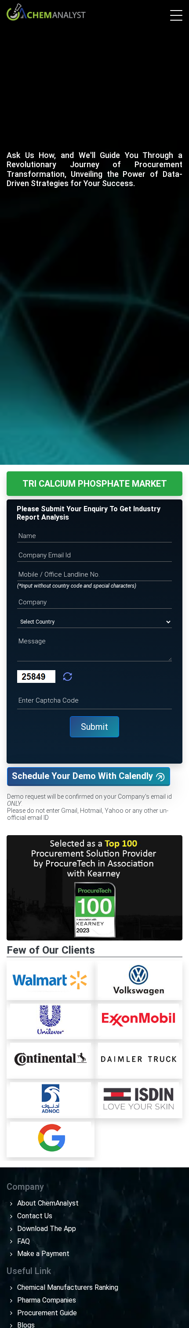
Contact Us (33, 1216)
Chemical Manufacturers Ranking (66, 1287)
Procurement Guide (46, 1313)
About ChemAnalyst (47, 1203)
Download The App (45, 1228)
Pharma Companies (45, 1300)
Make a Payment (42, 1253)
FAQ (22, 1241)
